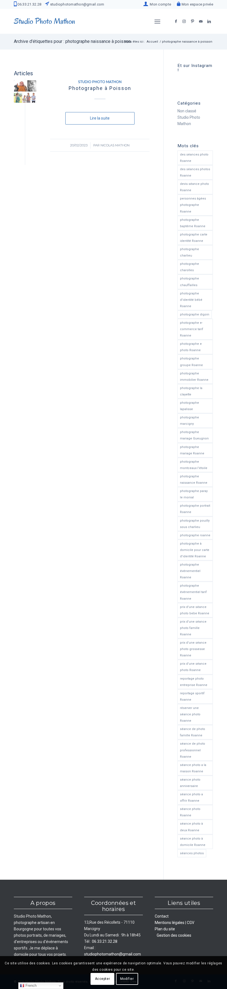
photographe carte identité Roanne (193, 238)
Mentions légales (169, 922)
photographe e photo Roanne (191, 347)
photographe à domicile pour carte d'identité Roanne (194, 550)
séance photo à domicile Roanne (192, 842)
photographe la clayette (191, 391)
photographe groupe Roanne (191, 362)
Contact (162, 916)
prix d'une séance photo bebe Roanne (194, 610)
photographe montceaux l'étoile (193, 465)
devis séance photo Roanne (194, 187)
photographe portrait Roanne (195, 509)
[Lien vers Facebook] (176, 21)
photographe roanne (195, 535)
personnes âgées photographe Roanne (193, 205)
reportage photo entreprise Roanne (193, 682)
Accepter (102, 979)
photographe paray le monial (194, 494)
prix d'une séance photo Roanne (193, 667)
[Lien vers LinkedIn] (209, 21)
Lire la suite (100, 118)
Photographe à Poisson (100, 88)
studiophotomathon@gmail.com (76, 4)
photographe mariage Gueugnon (194, 435)
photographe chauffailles (189, 282)
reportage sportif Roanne (192, 696)
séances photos (192, 853)
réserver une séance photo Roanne (190, 714)
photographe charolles (189, 267)
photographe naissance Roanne (193, 480)
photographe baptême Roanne (192, 223)
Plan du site (165, 929)
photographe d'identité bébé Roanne (191, 300)
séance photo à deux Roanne (191, 827)
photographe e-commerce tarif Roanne (191, 329)
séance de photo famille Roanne (192, 732)
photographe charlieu (189, 252)
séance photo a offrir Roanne (191, 797)
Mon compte (159, 4)
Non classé (186, 111)
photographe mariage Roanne (192, 450)
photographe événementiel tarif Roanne (193, 592)
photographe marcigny (189, 421)
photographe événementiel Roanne (190, 571)
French (30, 985)
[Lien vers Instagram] (184, 21)
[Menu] (157, 21)
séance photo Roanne (190, 812)
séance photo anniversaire (190, 783)
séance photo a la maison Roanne (193, 768)
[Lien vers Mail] (201, 21)
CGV (190, 922)
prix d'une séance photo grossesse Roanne (193, 649)
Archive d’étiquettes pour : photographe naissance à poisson (72, 41)
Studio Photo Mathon (100, 82)
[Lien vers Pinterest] (192, 21)
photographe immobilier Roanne (194, 377)
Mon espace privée (196, 4)
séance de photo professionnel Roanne (192, 750)
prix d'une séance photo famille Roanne (193, 628)
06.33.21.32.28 (29, 4)
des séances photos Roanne (195, 172)
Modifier (127, 979)
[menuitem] (157, 3)
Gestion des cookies (174, 935)
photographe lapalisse (189, 406)
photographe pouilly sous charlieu (195, 524)
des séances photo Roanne (194, 158)
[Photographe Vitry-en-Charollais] (25, 91)
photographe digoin (194, 314)
